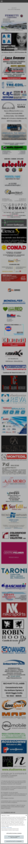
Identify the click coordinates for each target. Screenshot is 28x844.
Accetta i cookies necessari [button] (14, 837)
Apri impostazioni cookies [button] (14, 833)
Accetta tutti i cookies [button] (14, 841)
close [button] (26, 815)
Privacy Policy (9, 827)
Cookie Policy (3, 827)
